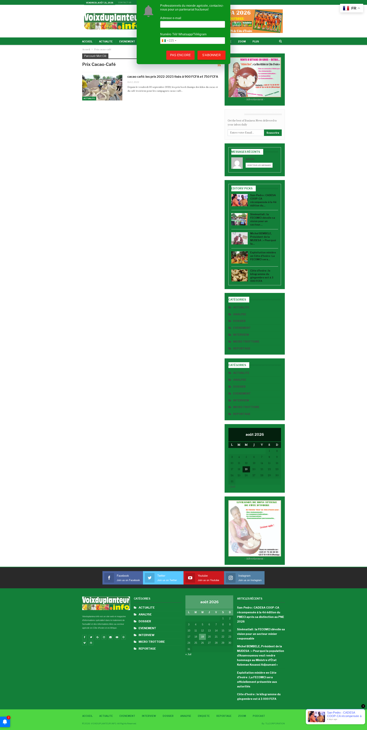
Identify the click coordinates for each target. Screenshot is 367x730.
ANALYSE (239, 314)
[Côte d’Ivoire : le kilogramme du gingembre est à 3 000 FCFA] (239, 275)
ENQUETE (204, 716)
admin (250, 159)
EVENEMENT (127, 41)
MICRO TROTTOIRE (246, 341)
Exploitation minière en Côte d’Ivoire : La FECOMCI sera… (263, 256)
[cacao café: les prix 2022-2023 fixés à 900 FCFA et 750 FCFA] (102, 87)
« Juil (231, 486)
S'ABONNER (211, 55)
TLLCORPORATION (275, 723)
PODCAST (259, 716)
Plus (256, 41)
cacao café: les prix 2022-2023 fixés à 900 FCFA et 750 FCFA (172, 76)
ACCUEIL (87, 41)
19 (246, 469)
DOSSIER (239, 321)
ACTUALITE (106, 41)
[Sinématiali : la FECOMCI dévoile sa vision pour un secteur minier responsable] (239, 219)
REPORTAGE (241, 348)
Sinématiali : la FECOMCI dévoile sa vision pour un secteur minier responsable (261, 634)
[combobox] (168, 40)
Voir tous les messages (259, 165)
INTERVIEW (241, 334)
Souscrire (272, 132)
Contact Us (124, 2)
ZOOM (242, 41)
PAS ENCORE (180, 55)
